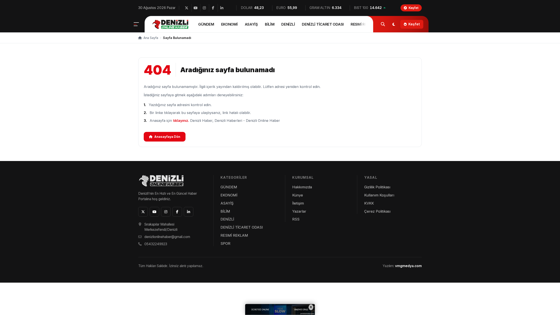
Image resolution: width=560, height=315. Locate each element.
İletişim (298, 203)
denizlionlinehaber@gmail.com (167, 237)
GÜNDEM (206, 24)
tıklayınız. (181, 120)
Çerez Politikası (377, 211)
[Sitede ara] (382, 24)
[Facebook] (213, 8)
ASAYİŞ (251, 24)
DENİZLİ (288, 24)
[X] (187, 8)
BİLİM (270, 24)
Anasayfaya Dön (167, 136)
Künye (297, 195)
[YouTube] (195, 8)
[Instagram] (204, 8)
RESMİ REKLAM (364, 24)
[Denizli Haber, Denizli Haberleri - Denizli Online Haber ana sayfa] (171, 24)
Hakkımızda (302, 187)
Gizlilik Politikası (377, 187)
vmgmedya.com (408, 266)
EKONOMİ (229, 24)
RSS (295, 219)
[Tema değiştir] (393, 24)
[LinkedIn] (222, 8)
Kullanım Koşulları (379, 195)
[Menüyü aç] (136, 24)
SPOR (225, 243)
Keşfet (414, 24)
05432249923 (155, 244)
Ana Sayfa (150, 38)
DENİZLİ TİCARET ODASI (323, 24)
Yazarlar (299, 211)
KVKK (369, 203)
